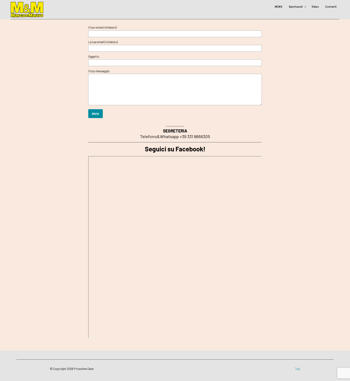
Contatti (331, 6)
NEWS (278, 6)
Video (315, 6)
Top (297, 368)
